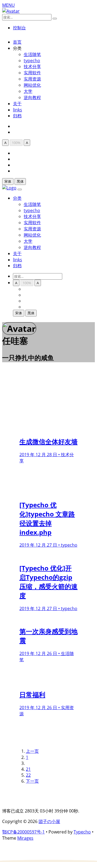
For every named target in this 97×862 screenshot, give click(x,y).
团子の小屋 (49, 821)
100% (16, 142)
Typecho (82, 832)
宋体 (7, 181)
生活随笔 (32, 54)
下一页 (32, 781)
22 (28, 775)
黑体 (20, 181)
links (17, 110)
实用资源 (32, 79)
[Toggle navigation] (20, 189)
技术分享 (32, 66)
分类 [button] (17, 198)
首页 (17, 42)
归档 (17, 116)
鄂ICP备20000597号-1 (23, 832)
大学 (28, 91)
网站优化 (32, 85)
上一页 (32, 751)
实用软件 (32, 73)
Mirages (25, 838)
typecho (32, 61)
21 (28, 769)
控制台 (19, 28)
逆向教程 (32, 97)
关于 (17, 104)
